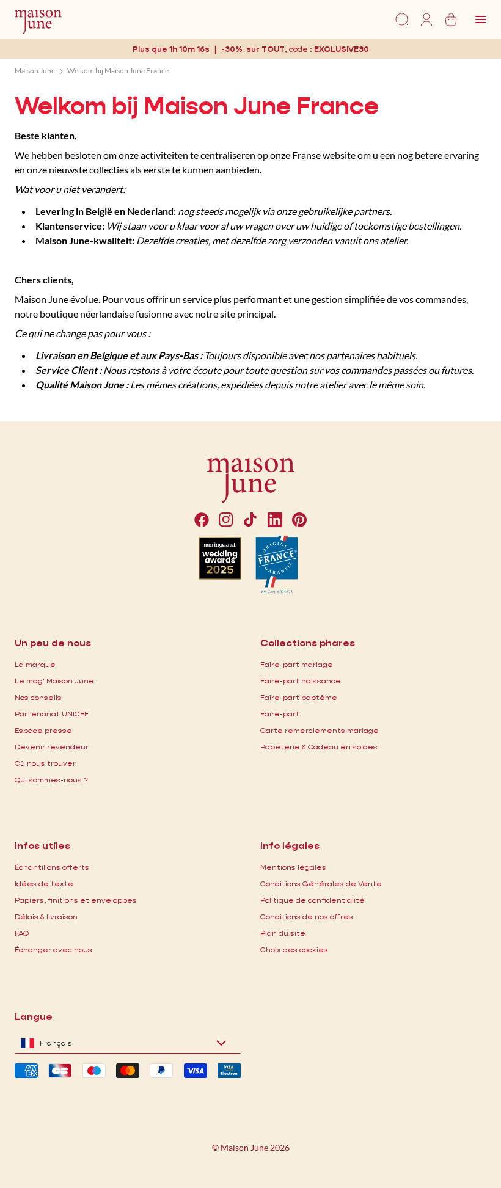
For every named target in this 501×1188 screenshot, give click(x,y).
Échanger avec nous (53, 949)
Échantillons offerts (52, 867)
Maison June (35, 70)
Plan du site (282, 933)
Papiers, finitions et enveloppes (76, 900)
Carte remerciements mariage (319, 730)
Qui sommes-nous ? (51, 779)
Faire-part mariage (296, 664)
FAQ (22, 933)
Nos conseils (38, 697)
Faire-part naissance (300, 680)
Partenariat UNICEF (52, 713)
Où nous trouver (45, 763)
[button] (341, 49)
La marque (35, 664)
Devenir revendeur (52, 746)
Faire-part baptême (298, 697)
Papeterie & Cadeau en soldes (319, 746)
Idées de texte (44, 883)
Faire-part (279, 713)
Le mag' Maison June (54, 680)
